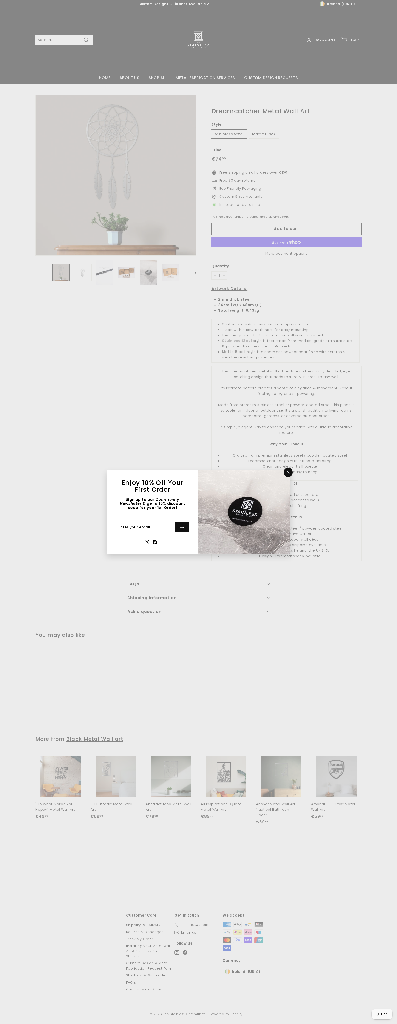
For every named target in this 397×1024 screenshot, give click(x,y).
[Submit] (182, 527)
